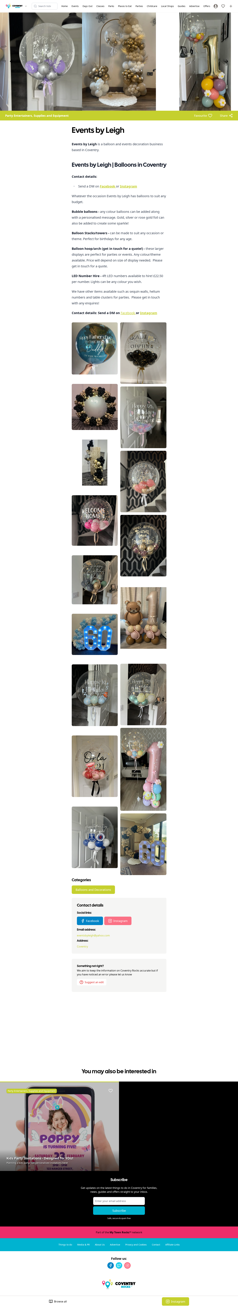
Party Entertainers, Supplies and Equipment (37, 116)
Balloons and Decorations (93, 890)
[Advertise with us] (231, 6)
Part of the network (119, 1232)
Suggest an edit (94, 982)
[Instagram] (127, 1265)
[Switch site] (26, 6)
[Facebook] (110, 1265)
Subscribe (119, 1211)
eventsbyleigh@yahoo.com (93, 935)
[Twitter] (119, 1265)
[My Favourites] (223, 6)
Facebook (128, 313)
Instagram (120, 921)
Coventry (82, 946)
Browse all (60, 1301)
